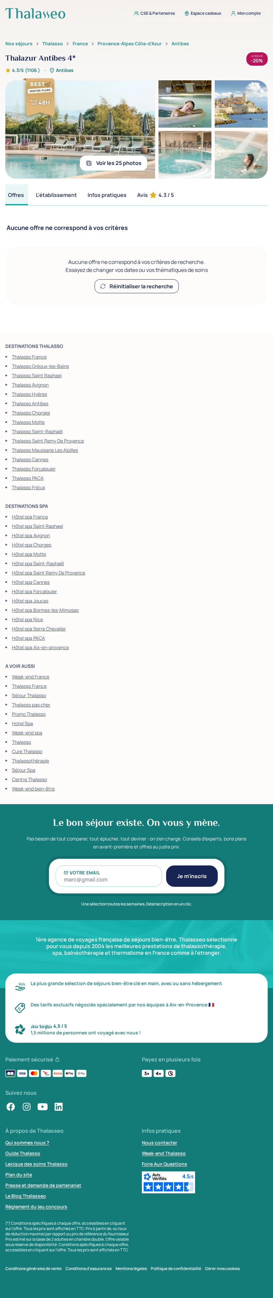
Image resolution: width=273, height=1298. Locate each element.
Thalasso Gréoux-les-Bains (40, 366)
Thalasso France (29, 357)
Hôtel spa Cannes (31, 582)
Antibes (180, 43)
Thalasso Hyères (29, 394)
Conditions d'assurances (89, 1268)
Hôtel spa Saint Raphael (37, 526)
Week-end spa (27, 732)
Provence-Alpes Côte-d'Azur (130, 43)
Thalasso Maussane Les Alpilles (45, 450)
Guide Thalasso (22, 1153)
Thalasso (52, 43)
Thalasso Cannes (30, 459)
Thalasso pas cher (31, 704)
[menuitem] (152, 13)
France (80, 43)
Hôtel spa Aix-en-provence (40, 647)
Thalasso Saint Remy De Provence (48, 441)
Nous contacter (159, 1142)
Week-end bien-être (33, 788)
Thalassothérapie (30, 760)
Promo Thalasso (29, 714)
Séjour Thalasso (29, 695)
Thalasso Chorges (31, 413)
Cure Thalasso (27, 751)
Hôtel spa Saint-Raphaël (38, 563)
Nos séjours (19, 43)
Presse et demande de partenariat (43, 1185)
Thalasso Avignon (30, 385)
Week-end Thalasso (164, 1153)
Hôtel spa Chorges (31, 545)
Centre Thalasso (29, 779)
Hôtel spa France (30, 517)
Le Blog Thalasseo (25, 1196)
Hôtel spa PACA (28, 638)
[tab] (16, 194)
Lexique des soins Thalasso (36, 1164)
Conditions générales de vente (33, 1268)
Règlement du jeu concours (36, 1206)
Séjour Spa (23, 770)
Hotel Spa (22, 723)
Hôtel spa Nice (27, 619)
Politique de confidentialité (176, 1268)
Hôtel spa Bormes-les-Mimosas (45, 610)
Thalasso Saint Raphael (37, 375)
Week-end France (30, 676)
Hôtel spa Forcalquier (34, 591)
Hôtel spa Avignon (31, 535)
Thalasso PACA (28, 478)
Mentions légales (131, 1268)
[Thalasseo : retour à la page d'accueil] (35, 13)
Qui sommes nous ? (27, 1142)
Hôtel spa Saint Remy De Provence (48, 573)
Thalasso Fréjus (28, 487)
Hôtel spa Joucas (30, 601)
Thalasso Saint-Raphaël (37, 431)
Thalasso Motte (28, 422)
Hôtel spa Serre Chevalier (39, 629)
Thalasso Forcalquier (34, 469)
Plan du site (18, 1174)
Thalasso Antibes (30, 403)
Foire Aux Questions (164, 1164)
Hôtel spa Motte (29, 554)
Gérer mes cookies (222, 1268)
